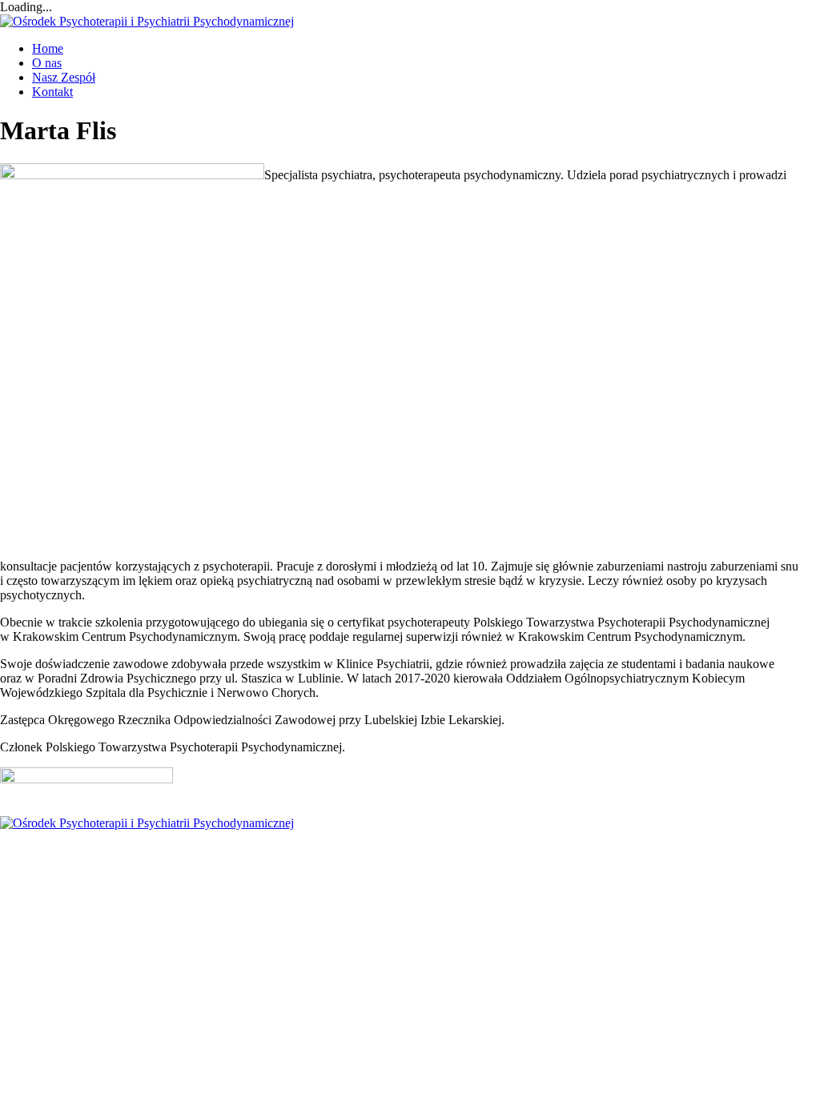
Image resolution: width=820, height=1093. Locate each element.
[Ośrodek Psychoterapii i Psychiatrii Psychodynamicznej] (147, 21)
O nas (47, 63)
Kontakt (52, 91)
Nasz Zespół (63, 77)
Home (47, 48)
